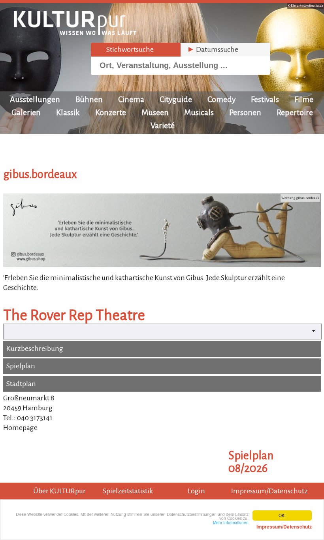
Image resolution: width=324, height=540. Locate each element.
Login (196, 491)
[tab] (136, 50)
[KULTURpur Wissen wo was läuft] (75, 32)
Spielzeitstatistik (128, 491)
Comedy (221, 99)
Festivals (265, 99)
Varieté (163, 125)
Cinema (131, 99)
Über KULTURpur (59, 491)
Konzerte (110, 112)
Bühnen (89, 99)
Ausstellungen (35, 99)
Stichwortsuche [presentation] (125, 49)
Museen (155, 112)
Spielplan (20, 366)
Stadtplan (21, 384)
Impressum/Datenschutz (269, 491)
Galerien (26, 112)
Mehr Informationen (262, 524)
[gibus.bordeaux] (162, 265)
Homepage (20, 428)
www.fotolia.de (312, 6)
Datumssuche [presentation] (212, 49)
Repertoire (295, 112)
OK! (282, 515)
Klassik (68, 112)
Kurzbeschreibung (34, 348)
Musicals (199, 112)
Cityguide (176, 99)
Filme (303, 99)
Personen (245, 112)
